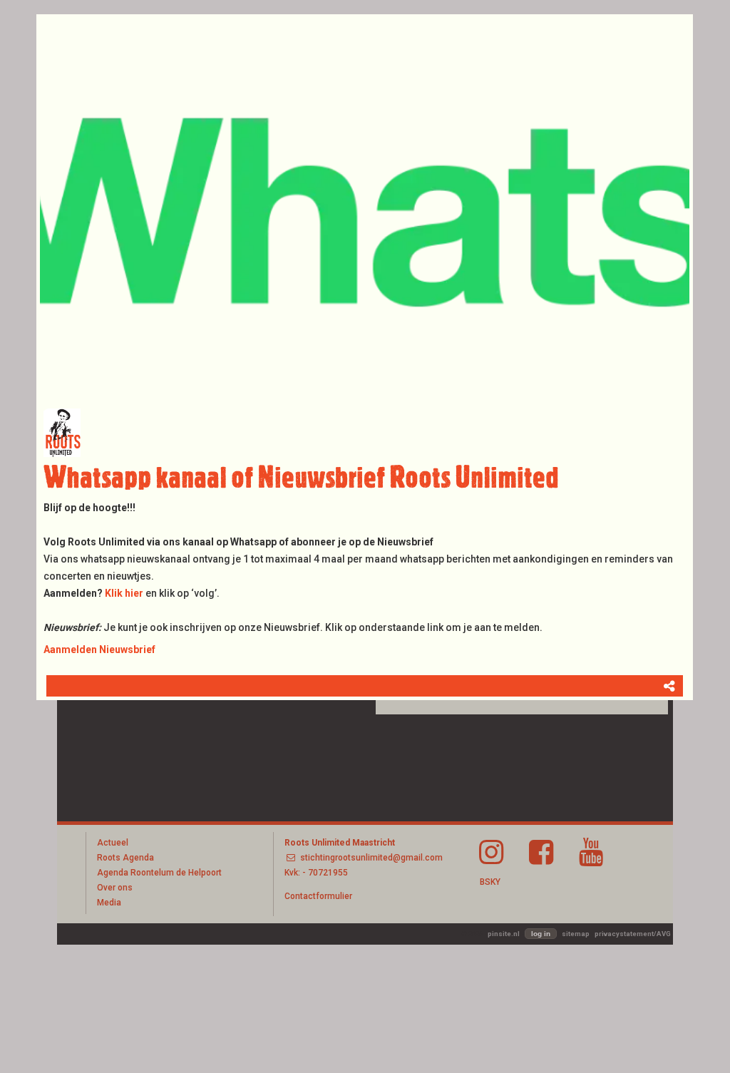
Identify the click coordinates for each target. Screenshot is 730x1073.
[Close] (693, 14)
